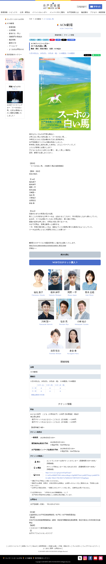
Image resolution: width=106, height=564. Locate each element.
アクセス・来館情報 (97, 12)
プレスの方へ (76, 546)
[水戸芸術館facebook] (90, 558)
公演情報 (12, 30)
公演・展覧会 (25, 12)
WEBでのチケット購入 (64, 262)
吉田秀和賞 (42, 546)
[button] (80, 558)
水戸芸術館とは (73, 12)
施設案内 (84, 12)
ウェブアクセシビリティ (91, 546)
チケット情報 (69, 35)
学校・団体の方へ (65, 546)
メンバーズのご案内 (57, 12)
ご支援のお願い (53, 546)
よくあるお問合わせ (16, 49)
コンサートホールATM (15, 19)
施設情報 (12, 40)
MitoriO (34, 546)
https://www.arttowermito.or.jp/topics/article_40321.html (47, 245)
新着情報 (12, 27)
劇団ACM (12, 43)
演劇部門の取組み (15, 37)
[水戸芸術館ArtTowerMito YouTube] (95, 558)
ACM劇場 (38, 19)
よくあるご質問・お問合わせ (52, 548)
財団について (26, 546)
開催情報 (58, 35)
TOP (30, 19)
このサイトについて (14, 546)
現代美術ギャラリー (14, 54)
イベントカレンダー (39, 12)
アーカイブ (13, 46)
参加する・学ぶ (14, 33)
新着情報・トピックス (9, 12)
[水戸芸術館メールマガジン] (101, 558)
